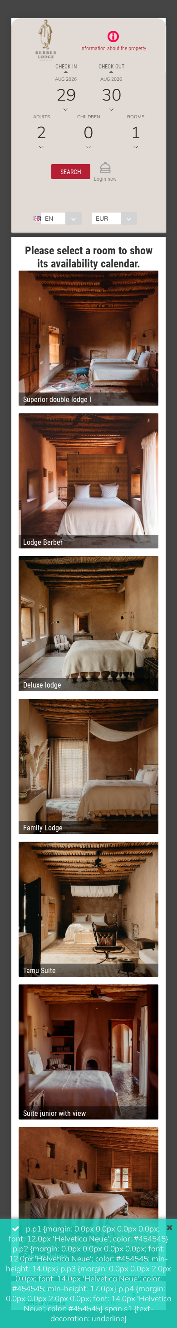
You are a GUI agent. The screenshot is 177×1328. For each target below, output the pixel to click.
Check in (66, 66)
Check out (111, 66)
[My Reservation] (105, 163)
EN (49, 218)
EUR (102, 218)
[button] (70, 171)
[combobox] (61, 218)
